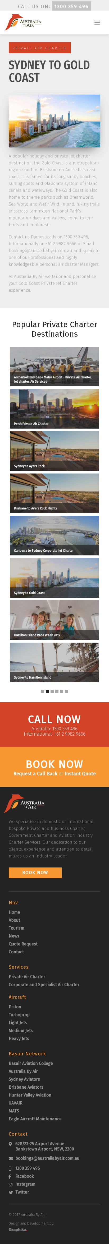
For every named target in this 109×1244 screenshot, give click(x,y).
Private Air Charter (27, 976)
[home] (22, 22)
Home (14, 912)
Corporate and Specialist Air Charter (44, 984)
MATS (14, 1110)
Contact (16, 951)
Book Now (35, 872)
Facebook (24, 1176)
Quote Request (23, 943)
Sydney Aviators (24, 1079)
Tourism (16, 928)
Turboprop (19, 1014)
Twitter (22, 1192)
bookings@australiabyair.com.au (47, 1158)
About (14, 920)
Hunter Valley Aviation (30, 1095)
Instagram (25, 1184)
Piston (15, 1006)
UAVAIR (15, 1103)
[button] (97, 22)
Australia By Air (23, 1071)
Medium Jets (21, 1030)
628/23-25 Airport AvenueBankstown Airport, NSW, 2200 (44, 1146)
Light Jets (18, 1022)
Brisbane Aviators (26, 1087)
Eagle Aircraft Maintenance (35, 1118)
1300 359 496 (71, 7)
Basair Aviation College (31, 1063)
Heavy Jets (19, 1038)
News (14, 936)
